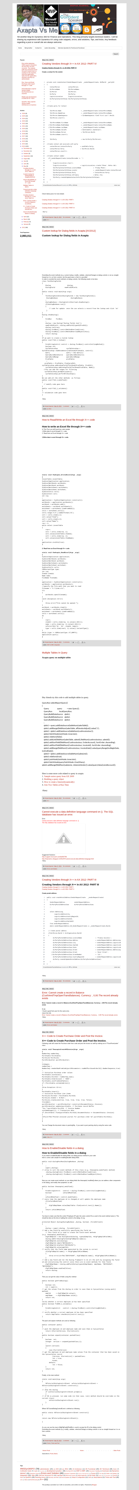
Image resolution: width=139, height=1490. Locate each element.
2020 (23, 128)
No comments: (67, 217)
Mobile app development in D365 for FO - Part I (29, 97)
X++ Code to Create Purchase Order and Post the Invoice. (72, 1036)
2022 (23, 123)
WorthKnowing (34, 1479)
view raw (117, 185)
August (26, 158)
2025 (23, 116)
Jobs (48, 1137)
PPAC (21, 1477)
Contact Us (38, 48)
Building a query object (54, 779)
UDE (21, 1479)
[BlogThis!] (79, 217)
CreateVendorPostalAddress (52, 967)
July (25, 161)
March (26, 219)
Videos (26, 1479)
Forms (48, 1443)
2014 (23, 144)
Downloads (105, 1471)
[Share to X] (81, 217)
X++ (48, 219)
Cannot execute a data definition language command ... (30, 191)
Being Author (28, 48)
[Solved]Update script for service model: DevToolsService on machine (29, 91)
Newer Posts (46, 1450)
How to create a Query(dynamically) (59, 782)
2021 (23, 126)
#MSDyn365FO (27, 1469)
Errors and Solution (52, 868)
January (26, 224)
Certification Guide (25, 1471)
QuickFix (28, 1477)
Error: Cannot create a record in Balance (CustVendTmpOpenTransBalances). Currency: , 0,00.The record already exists (80, 995)
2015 (23, 141)
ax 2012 (49, 408)
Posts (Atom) (54, 1453)
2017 (23, 136)
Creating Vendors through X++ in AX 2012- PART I (58, 200)
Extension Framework (70, 1473)
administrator (44, 1469)
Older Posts (116, 1450)
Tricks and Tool (55, 1443)
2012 (23, 227)
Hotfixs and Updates (111, 1473)
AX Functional (90, 1469)
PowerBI (115, 1475)
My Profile (92, 1475)
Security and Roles (54, 1477)
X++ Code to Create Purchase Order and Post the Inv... (30, 208)
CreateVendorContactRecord (52, 185)
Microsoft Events (70, 1475)
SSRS (89, 1477)
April (25, 216)
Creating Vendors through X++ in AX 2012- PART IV (69, 63)
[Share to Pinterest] (85, 217)
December (27, 148)
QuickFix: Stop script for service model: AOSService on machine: (29, 103)
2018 (23, 133)
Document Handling (94, 1471)
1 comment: (66, 406)
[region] (81, 132)
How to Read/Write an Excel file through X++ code (68, 419)
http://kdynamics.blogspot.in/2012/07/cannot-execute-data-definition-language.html (68, 859)
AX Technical (104, 1469)
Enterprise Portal (34, 1473)
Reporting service (40, 1477)
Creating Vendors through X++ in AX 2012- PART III (58, 208)
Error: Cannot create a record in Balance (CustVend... (29, 202)
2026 (23, 113)
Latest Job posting (49, 48)
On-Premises (107, 1475)
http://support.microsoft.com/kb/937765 (54, 857)
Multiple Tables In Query (54, 652)
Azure (115, 1469)
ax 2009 (56, 1469)
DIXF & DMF (50, 644)
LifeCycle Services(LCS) (46, 1475)
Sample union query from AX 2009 (59, 776)
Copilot (35, 1471)
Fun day (101, 1473)
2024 (23, 118)
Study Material (98, 1477)
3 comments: (66, 1022)
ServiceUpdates (65, 1477)
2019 (23, 131)
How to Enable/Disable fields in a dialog (63, 1148)
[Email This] (77, 217)
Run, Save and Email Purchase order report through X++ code (28, 84)
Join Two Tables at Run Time (56, 785)
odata (100, 1475)
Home (20, 48)
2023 (23, 121)
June (25, 163)
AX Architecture (77, 1469)
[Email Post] (73, 217)
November (27, 151)
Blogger (94, 1485)
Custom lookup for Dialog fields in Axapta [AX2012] (69, 230)
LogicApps (60, 1475)
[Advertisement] (60, 256)
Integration (57, 644)
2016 (23, 139)
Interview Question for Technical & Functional (71, 48)
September (27, 156)
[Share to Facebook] (83, 217)
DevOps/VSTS (70, 1471)
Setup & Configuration (78, 1477)
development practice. (54, 1471)
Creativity (42, 1471)
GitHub (75, 185)
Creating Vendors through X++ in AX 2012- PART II (58, 204)
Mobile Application (82, 1475)
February (26, 222)
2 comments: (66, 642)
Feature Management (83, 1473)
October (26, 153)
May (25, 166)
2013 (23, 146)
